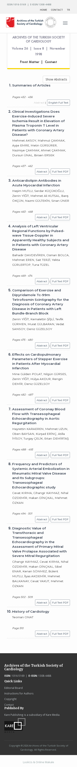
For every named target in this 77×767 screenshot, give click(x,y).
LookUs (28, 762)
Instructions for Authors (19, 693)
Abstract (42, 171)
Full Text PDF (60, 171)
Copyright (10, 699)
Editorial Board (13, 688)
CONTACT (57, 9)
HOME (43, 9)
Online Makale (45, 762)
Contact (9, 704)
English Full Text (58, 102)
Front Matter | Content (38, 62)
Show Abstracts (56, 79)
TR (68, 9)
